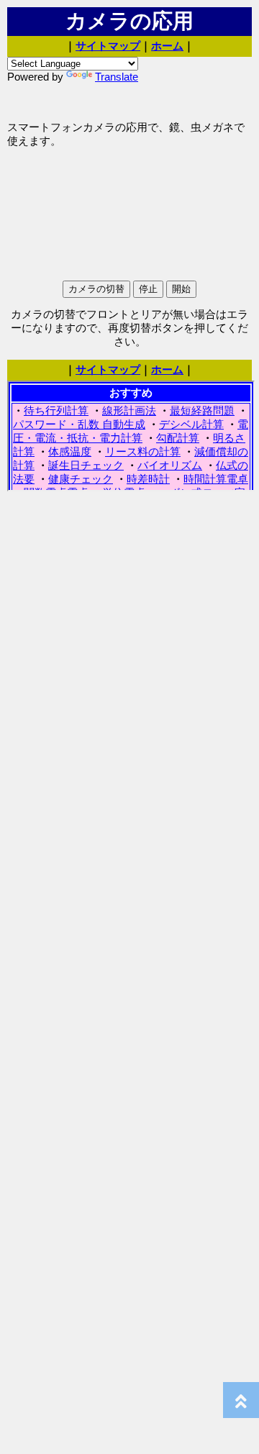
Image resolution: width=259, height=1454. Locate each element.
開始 (181, 288)
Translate (116, 77)
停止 (148, 288)
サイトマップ (108, 46)
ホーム (167, 46)
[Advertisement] (122, 101)
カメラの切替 (96, 288)
